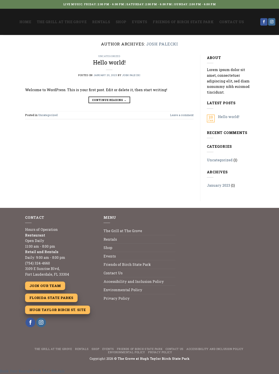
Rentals (101, 21)
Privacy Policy (117, 298)
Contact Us (231, 21)
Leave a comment (182, 115)
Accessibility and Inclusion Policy (134, 281)
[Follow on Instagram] (271, 22)
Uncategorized (109, 56)
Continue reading (109, 100)
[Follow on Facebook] (263, 22)
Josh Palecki (162, 44)
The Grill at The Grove (62, 21)
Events (139, 21)
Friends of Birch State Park (183, 21)
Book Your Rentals (16, 371)
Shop (121, 21)
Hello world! (109, 62)
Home (25, 21)
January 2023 (218, 185)
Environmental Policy (123, 289)
